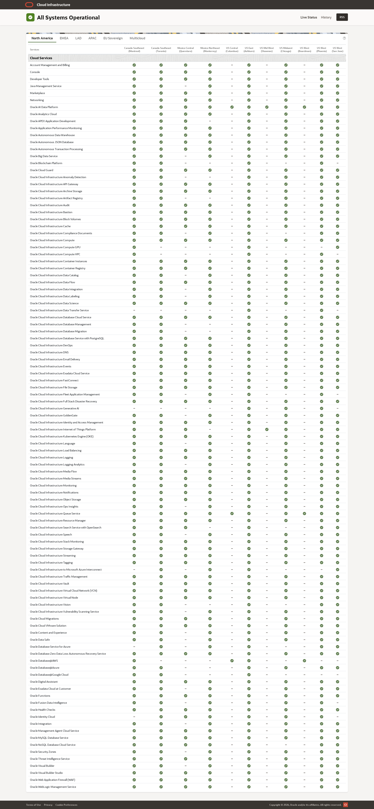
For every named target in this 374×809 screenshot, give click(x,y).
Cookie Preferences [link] (66, 804)
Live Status (309, 17)
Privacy (48, 804)
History (326, 17)
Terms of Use (33, 804)
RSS (342, 17)
